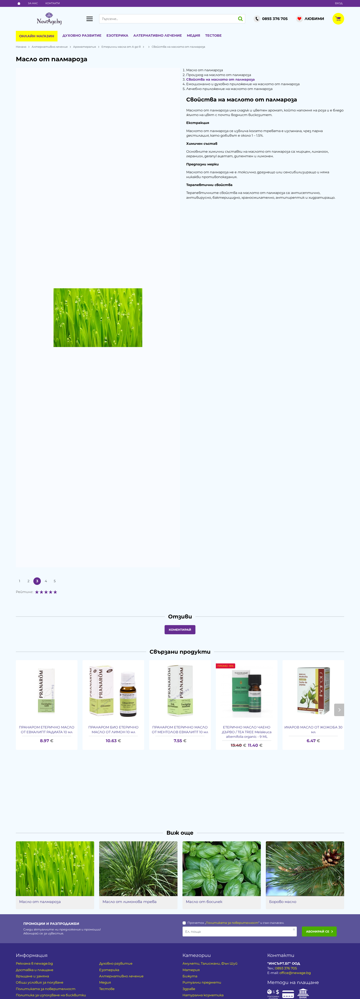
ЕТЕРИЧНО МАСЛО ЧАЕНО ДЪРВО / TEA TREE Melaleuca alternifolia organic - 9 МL (246, 732)
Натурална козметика (203, 995)
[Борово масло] (305, 868)
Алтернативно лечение (157, 35)
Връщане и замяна (32, 976)
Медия (193, 35)
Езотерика (117, 35)
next (339, 710)
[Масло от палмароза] (55, 868)
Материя (191, 970)
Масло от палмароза (204, 70)
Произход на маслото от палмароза (218, 75)
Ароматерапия (84, 46)
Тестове (213, 35)
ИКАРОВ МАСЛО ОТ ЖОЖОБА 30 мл (313, 729)
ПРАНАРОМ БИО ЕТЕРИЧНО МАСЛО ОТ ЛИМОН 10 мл (113, 729)
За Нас (33, 3)
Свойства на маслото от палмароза (220, 79)
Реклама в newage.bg (34, 963)
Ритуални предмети (201, 982)
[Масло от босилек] (221, 868)
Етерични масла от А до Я (121, 46)
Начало (21, 46)
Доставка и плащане (34, 970)
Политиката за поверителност (232, 923)
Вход (338, 3)
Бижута (189, 976)
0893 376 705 (286, 968)
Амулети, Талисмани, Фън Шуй (210, 963)
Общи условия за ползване (39, 982)
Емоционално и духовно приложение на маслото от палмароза (243, 84)
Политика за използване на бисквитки (51, 995)
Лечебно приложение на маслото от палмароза (229, 89)
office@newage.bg (295, 973)
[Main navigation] (89, 18)
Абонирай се (317, 931)
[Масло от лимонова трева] (138, 868)
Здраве (188, 989)
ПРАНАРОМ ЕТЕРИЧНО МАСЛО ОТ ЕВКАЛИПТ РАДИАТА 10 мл (46, 729)
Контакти (52, 3)
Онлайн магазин (36, 36)
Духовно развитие (81, 35)
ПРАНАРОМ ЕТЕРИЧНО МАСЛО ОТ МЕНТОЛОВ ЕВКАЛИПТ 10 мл (180, 729)
